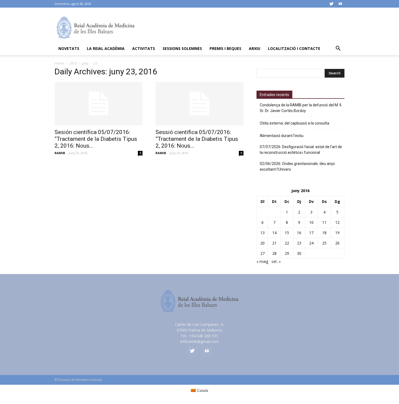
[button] (337, 49)
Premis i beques (225, 48)
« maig (262, 261)
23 (299, 243)
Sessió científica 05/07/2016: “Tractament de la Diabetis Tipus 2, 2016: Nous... (197, 139)
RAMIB (60, 153)
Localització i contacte (294, 48)
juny (85, 63)
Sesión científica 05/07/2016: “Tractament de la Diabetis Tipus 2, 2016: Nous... (96, 139)
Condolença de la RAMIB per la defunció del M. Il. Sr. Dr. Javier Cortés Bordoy (301, 108)
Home (59, 63)
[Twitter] (331, 4)
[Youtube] (340, 4)
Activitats (143, 48)
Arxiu (254, 48)
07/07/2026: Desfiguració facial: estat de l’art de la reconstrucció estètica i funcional (301, 150)
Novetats (68, 48)
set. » (276, 261)
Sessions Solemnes (182, 48)
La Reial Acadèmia (106, 48)
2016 (73, 63)
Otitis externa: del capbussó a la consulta (294, 123)
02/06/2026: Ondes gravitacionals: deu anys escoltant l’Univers (297, 166)
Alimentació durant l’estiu (281, 135)
